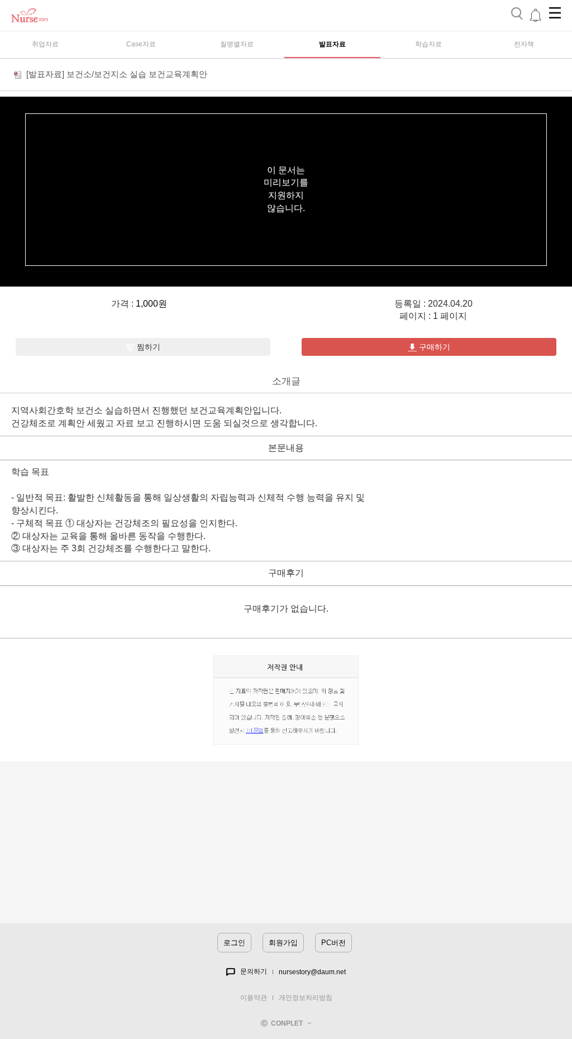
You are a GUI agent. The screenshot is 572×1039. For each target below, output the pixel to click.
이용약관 (253, 997)
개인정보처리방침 (305, 997)
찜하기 (147, 346)
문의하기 (251, 971)
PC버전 (333, 942)
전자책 (524, 44)
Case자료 (141, 44)
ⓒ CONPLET (284, 1023)
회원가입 (283, 942)
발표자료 (332, 44)
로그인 (234, 942)
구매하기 (433, 346)
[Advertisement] (286, 845)
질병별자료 (237, 44)
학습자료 (428, 44)
